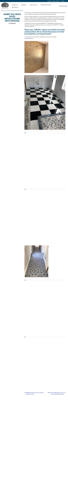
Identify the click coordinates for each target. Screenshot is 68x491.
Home (2, 10)
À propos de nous (46, 4)
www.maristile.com (28, 38)
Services (23, 4)
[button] (63, 1)
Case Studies (33, 4)
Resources (15, 7)
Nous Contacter (56, 1)
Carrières (49, 1)
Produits (14, 4)
